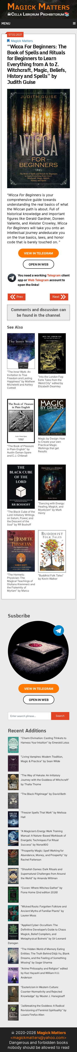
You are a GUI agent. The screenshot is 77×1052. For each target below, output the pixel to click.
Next (56, 296)
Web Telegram (38, 280)
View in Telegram (38, 253)
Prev (19, 296)
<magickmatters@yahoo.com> (38, 1037)
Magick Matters (22, 41)
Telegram (54, 275)
